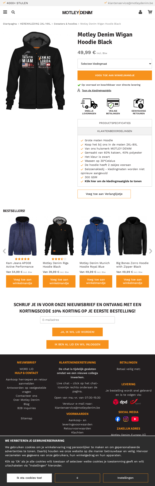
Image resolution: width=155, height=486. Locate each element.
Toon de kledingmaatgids (96, 90)
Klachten (77, 432)
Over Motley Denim (26, 399)
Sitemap (26, 418)
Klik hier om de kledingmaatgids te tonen (113, 181)
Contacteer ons (26, 395)
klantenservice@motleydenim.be (130, 3)
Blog (26, 404)
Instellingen (125, 477)
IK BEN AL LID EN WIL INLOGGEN (77, 344)
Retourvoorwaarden (77, 428)
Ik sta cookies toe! (29, 477)
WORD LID (27, 369)
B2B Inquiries (26, 408)
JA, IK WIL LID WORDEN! (77, 331)
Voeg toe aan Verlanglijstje (104, 193)
